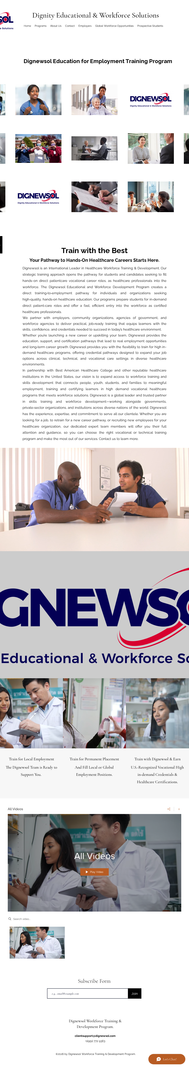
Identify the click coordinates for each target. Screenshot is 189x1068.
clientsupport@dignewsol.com (95, 1036)
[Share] (169, 809)
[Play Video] (37, 943)
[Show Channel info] (177, 809)
